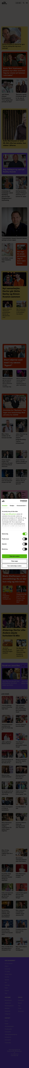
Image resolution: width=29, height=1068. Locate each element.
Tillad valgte (14, 561)
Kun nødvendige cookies (15, 566)
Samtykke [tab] (4, 505)
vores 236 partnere (10, 514)
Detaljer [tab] (12, 505)
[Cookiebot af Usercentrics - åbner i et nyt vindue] (20, 501)
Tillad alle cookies (14, 556)
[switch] (25, 539)
